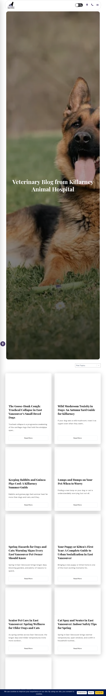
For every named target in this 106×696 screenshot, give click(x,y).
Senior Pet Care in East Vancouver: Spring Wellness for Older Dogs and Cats (27, 624)
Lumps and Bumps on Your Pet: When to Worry (75, 481)
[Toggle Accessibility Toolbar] (2, 343)
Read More (28, 438)
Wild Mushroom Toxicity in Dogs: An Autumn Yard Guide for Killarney (76, 410)
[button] (79, 5)
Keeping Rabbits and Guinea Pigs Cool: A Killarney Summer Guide (27, 483)
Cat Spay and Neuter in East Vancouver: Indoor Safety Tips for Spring (77, 624)
